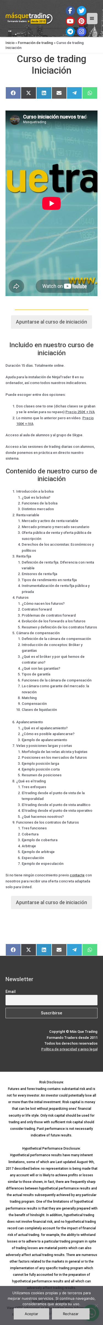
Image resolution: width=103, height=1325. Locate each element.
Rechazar (71, 1314)
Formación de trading (35, 43)
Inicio (10, 43)
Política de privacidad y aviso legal (69, 1049)
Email (10, 991)
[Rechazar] (96, 1305)
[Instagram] (81, 31)
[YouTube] (70, 21)
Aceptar (31, 1314)
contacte (77, 875)
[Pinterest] (81, 21)
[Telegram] (70, 31)
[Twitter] (81, 10)
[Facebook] (70, 10)
